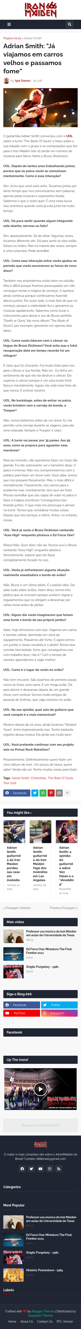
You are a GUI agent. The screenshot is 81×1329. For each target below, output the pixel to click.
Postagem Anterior (18, 908)
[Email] (59, 793)
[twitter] (31, 1168)
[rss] (58, 1168)
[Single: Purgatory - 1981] (13, 971)
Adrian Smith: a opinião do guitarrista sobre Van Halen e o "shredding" (66, 866)
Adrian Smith (33, 38)
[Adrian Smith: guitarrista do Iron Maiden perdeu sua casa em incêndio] (14, 831)
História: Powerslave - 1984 (44, 1270)
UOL (69, 136)
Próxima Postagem (63, 908)
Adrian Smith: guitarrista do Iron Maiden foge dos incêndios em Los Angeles (40, 864)
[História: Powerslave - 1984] (13, 1275)
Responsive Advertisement (40, 1125)
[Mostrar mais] (67, 793)
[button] (9, 24)
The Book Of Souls (60, 778)
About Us (26, 1321)
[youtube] (40, 1168)
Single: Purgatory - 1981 (42, 966)
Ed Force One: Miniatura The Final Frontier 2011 (49, 951)
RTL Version (65, 1321)
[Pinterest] (51, 793)
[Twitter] (34, 793)
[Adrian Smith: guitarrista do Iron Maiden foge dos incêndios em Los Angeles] (40, 831)
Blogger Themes (43, 1311)
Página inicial (12, 38)
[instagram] (49, 1168)
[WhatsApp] (43, 793)
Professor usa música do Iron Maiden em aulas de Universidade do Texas (51, 933)
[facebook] (22, 1168)
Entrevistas (38, 778)
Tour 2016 (9, 783)
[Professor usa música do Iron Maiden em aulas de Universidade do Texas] (13, 936)
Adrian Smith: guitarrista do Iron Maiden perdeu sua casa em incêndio (14, 864)
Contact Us (45, 1321)
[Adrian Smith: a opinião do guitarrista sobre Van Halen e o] (66, 831)
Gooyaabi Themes (40, 1315)
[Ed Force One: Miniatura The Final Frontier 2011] (13, 954)
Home (12, 1321)
